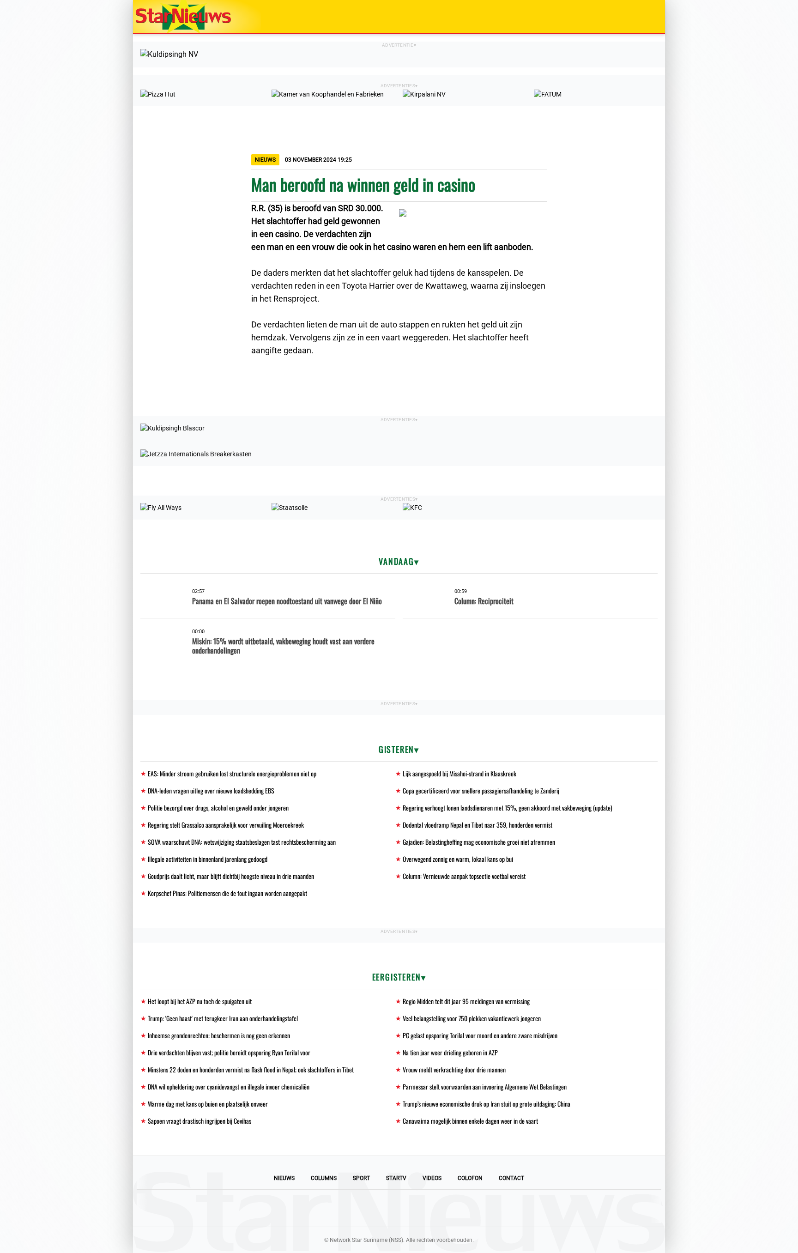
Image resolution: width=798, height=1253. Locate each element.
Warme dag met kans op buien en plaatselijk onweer (208, 1103)
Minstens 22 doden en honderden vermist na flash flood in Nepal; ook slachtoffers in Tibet (251, 1069)
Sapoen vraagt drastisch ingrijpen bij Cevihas (199, 1121)
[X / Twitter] (399, 1208)
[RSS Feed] (461, 1208)
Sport (361, 1178)
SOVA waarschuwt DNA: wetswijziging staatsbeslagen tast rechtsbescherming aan (242, 842)
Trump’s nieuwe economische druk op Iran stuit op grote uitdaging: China (486, 1103)
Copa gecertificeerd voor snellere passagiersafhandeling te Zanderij (481, 790)
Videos (432, 1178)
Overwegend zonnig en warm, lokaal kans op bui (458, 859)
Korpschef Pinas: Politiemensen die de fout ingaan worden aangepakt (227, 893)
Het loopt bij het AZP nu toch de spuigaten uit (200, 1001)
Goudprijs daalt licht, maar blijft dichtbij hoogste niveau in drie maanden (231, 876)
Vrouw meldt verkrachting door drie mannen (454, 1069)
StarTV (396, 1178)
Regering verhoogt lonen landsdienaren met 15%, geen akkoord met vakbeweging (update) (507, 807)
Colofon (470, 1178)
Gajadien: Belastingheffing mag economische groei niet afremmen (479, 842)
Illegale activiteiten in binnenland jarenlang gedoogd (207, 859)
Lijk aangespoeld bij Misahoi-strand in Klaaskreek (459, 773)
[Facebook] (336, 1208)
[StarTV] (636, 17)
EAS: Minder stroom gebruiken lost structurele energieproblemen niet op (232, 773)
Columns (324, 1178)
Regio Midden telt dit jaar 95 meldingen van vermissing (466, 1001)
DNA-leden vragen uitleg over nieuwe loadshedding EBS (211, 790)
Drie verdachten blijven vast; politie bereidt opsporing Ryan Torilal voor (229, 1052)
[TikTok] (430, 1208)
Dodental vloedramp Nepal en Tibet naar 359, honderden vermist (477, 824)
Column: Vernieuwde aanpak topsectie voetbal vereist (464, 876)
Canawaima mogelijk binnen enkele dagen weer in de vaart (470, 1121)
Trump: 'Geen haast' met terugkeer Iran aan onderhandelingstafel (223, 1018)
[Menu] (648, 16)
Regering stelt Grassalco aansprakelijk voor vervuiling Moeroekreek (226, 824)
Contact (511, 1178)
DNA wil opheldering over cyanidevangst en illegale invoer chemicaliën (228, 1086)
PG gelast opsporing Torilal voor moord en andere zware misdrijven (480, 1035)
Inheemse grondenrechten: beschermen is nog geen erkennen (219, 1035)
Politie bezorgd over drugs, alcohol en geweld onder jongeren (218, 807)
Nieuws (284, 1178)
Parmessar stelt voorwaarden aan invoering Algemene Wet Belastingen (485, 1086)
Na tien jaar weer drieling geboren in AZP (450, 1052)
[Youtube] (367, 1208)
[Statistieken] (660, 1246)
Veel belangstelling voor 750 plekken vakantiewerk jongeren (472, 1018)
